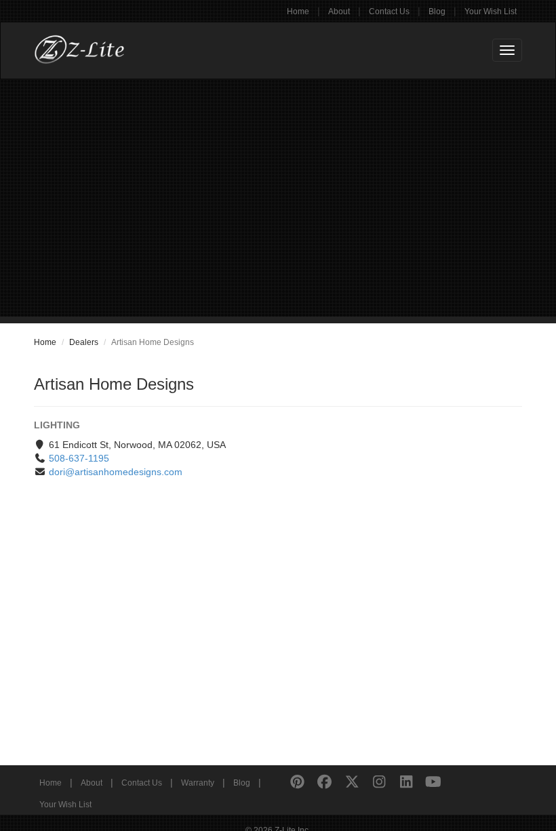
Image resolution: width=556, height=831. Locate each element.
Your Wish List (490, 11)
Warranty (197, 783)
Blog (437, 11)
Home (298, 11)
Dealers (83, 342)
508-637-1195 (79, 458)
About (339, 11)
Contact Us (389, 11)
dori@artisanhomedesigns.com (115, 471)
